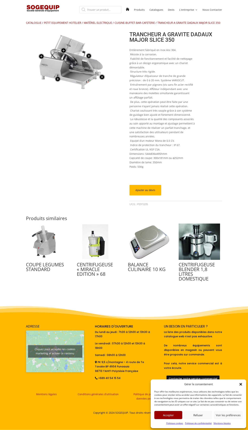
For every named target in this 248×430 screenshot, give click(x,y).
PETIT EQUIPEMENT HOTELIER (62, 22)
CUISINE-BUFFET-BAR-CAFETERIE (135, 22)
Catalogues (156, 10)
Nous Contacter (212, 10)
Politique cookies (174, 423)
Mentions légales (222, 423)
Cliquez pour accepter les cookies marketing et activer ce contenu (55, 351)
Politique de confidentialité (198, 423)
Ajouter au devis (145, 190)
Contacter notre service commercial (193, 378)
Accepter (168, 415)
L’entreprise (186, 10)
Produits (139, 10)
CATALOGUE (33, 22)
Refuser (198, 415)
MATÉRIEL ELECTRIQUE (98, 22)
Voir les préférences (228, 415)
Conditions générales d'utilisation (98, 394)
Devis (171, 10)
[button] (241, 384)
